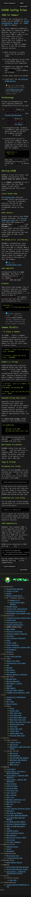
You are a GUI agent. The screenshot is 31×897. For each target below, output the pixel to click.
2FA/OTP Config (12, 831)
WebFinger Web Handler (18, 760)
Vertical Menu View (17, 735)
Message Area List (14, 802)
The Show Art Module (14, 813)
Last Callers (11, 793)
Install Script (12, 591)
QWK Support (11, 688)
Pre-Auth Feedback (14, 842)
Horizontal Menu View (18, 717)
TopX (8, 828)
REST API (13, 880)
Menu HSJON (11, 629)
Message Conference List (16, 799)
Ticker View (14, 731)
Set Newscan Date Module (16, 822)
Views (12, 708)
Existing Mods (12, 788)
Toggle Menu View (16, 733)
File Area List (12, 790)
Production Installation (16, 611)
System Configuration (15, 625)
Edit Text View (15, 713)
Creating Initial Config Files (19, 618)
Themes (9, 699)
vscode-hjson (10, 197)
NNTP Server (14, 764)
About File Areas (13, 661)
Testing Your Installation (17, 609)
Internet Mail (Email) (15, 690)
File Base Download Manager (17, 815)
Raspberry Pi (15, 600)
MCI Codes (10, 701)
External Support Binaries (17, 634)
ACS (8, 665)
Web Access (11, 670)
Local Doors (11, 769)
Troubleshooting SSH (14, 858)
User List (10, 797)
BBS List (10, 804)
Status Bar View (16, 729)
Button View (14, 711)
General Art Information (16, 697)
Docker (9, 593)
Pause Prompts (12, 704)
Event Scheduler (13, 645)
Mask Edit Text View (18, 720)
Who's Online (11, 795)
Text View (13, 726)
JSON (5, 25)
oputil (9, 849)
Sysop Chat (11, 840)
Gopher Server (15, 762)
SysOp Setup (11, 620)
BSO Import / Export (14, 683)
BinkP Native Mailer (14, 862)
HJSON (26, 23)
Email (9, 640)
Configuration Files (14, 622)
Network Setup (12, 606)
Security (10, 652)
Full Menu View (15, 715)
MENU (21, 3)
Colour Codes (11, 643)
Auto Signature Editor (15, 833)
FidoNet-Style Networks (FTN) (18, 692)
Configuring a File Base (16, 663)
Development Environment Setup (19, 613)
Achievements (11, 649)
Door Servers (11, 784)
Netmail (9, 686)
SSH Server (14, 744)
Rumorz (9, 806)
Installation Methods (15, 589)
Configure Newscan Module (16, 824)
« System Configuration (9, 3)
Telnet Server (15, 742)
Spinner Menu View (17, 724)
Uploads (9, 667)
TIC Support (11, 672)
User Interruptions (14, 656)
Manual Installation (14, 596)
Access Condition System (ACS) (19, 647)
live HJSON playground (14, 90)
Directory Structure (14, 631)
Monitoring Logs (13, 856)
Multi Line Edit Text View (20, 722)
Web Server (14, 753)
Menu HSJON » (24, 6)
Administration (12, 847)
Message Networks (13, 681)
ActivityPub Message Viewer (17, 869)
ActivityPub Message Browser (18, 867)
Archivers (10, 636)
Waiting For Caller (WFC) (16, 837)
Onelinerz (10, 811)
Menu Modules (11, 835)
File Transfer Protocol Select (19, 808)
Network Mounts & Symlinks (17, 674)
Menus (16, 23)
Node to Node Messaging (16, 826)
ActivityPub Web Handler (19, 758)
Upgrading (10, 851)
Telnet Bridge (12, 786)
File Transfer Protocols (16, 638)
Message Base (11, 679)
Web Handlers (15, 755)
